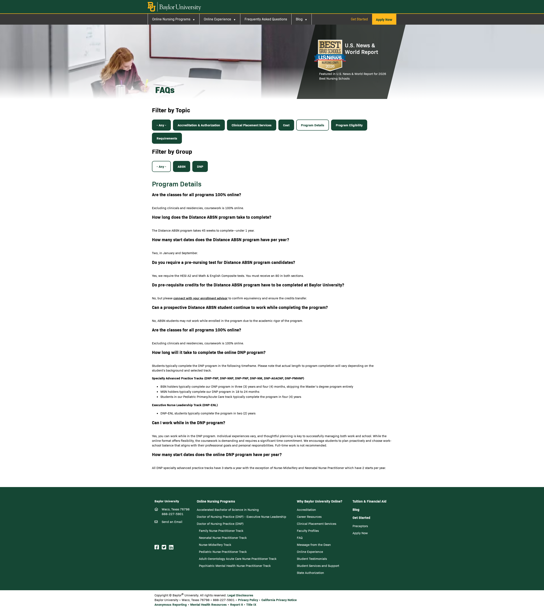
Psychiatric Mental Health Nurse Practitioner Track (235, 565)
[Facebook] (157, 547)
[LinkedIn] (172, 547)
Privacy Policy (248, 599)
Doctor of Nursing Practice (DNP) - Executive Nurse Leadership (241, 516)
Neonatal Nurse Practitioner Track (223, 537)
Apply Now (360, 533)
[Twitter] (164, 547)
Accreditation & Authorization (199, 125)
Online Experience (217, 19)
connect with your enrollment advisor (200, 298)
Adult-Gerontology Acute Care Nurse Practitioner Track (237, 558)
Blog (299, 19)
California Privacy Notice (279, 599)
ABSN (182, 166)
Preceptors (360, 526)
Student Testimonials (312, 558)
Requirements (167, 138)
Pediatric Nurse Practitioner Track (223, 551)
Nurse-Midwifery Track (215, 544)
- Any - (161, 125)
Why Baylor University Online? (319, 501)
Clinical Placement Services (252, 125)
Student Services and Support (318, 565)
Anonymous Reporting (170, 604)
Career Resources (309, 516)
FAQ (300, 537)
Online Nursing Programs (171, 19)
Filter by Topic (171, 110)
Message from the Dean (314, 544)
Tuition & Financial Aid (369, 501)
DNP (200, 166)
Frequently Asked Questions (266, 19)
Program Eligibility (349, 125)
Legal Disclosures (240, 595)
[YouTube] (176, 547)
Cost (286, 125)
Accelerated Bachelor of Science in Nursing (228, 509)
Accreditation (306, 509)
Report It (236, 604)
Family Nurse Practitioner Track (221, 530)
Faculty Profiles (308, 530)
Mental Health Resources (208, 604)
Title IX (251, 604)
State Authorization (310, 572)
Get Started (359, 19)
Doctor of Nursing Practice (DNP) (220, 523)
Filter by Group (172, 151)
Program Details (312, 125)
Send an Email (172, 522)
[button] (384, 19)
